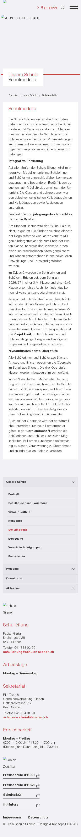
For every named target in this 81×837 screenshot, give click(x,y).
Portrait (13, 494)
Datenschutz (38, 817)
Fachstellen (16, 556)
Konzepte (15, 521)
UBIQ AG (71, 824)
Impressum (12, 817)
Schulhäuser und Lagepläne (28, 503)
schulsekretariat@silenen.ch (25, 717)
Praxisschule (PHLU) (19, 775)
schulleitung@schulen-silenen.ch (28, 652)
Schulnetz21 (13, 794)
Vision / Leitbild (19, 512)
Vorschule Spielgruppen (24, 547)
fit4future (10, 804)
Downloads (14, 578)
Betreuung (15, 539)
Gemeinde (49, 7)
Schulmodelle (18, 530)
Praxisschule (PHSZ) (19, 785)
